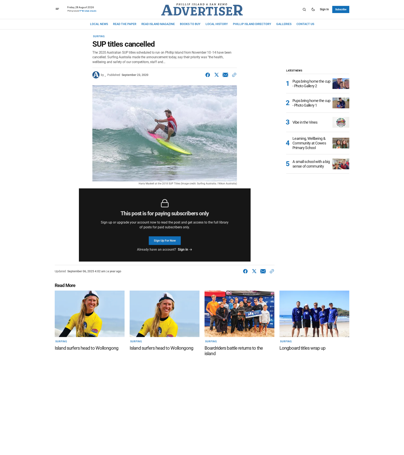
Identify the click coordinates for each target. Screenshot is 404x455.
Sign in (324, 9)
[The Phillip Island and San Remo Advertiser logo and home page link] (202, 9)
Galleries (283, 24)
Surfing (99, 36)
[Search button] (304, 9)
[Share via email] (225, 75)
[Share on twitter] (216, 75)
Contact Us (305, 24)
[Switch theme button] (313, 9)
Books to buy (190, 24)
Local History (217, 24)
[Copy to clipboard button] (233, 75)
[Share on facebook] (208, 75)
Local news (99, 24)
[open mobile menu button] (57, 9)
